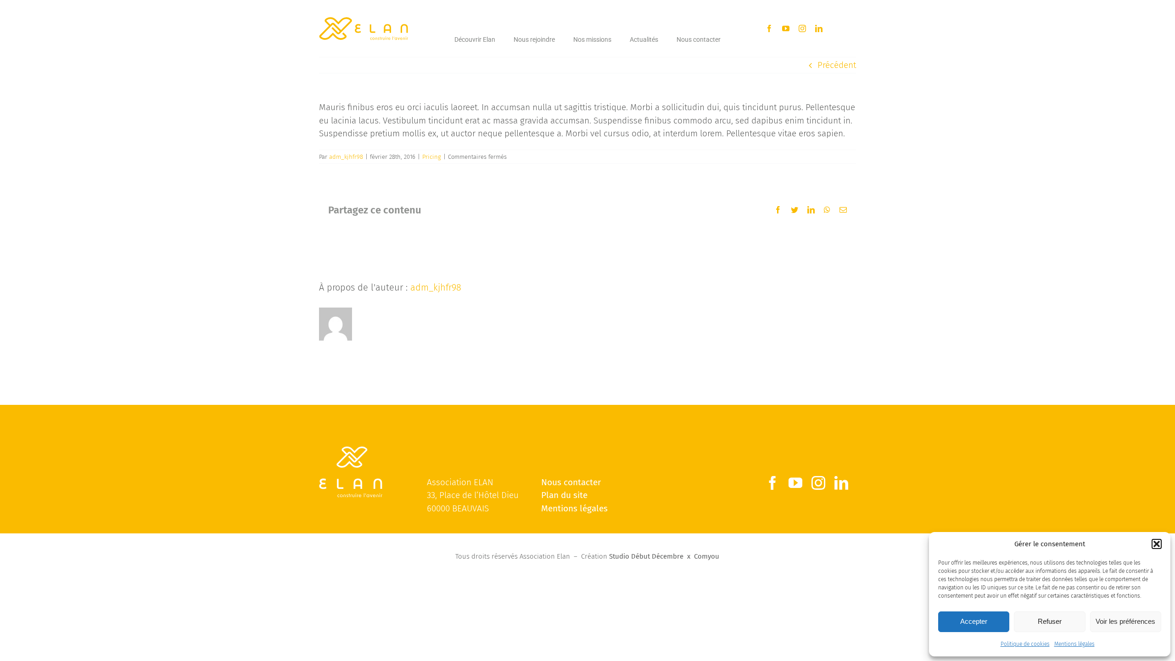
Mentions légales (1074, 644)
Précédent (836, 65)
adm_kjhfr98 (346, 156)
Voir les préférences (1125, 621)
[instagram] (802, 28)
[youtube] (785, 28)
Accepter (973, 621)
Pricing (431, 156)
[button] (1156, 544)
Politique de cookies (1025, 644)
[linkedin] (818, 28)
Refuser (1050, 621)
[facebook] (769, 28)
